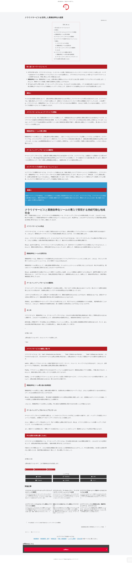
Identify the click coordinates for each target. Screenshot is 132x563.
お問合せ (66, 549)
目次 (64, 24)
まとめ (58, 50)
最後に (57, 41)
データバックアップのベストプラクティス (67, 56)
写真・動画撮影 (62, 539)
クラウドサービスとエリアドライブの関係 (65, 32)
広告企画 (79, 539)
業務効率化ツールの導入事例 (62, 34)
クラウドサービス (29, 469)
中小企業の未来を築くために (62, 59)
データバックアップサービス (40, 469)
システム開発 (72, 539)
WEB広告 (53, 539)
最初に (57, 30)
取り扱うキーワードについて (62, 27)
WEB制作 (36, 539)
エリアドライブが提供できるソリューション (66, 39)
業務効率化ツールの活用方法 (64, 45)
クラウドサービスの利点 (63, 43)
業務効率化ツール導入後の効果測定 (65, 54)
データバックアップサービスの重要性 (64, 36)
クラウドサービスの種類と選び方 (63, 52)
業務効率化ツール (51, 469)
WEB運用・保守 (44, 539)
